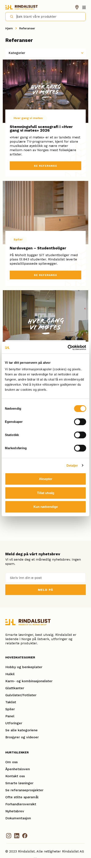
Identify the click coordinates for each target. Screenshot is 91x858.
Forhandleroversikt (20, 804)
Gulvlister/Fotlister (20, 695)
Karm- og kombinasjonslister (28, 681)
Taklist (10, 702)
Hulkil (10, 674)
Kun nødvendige (45, 507)
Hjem (9, 28)
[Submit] (9, 16)
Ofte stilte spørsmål (22, 797)
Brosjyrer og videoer (22, 737)
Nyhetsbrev (14, 811)
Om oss (11, 762)
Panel (9, 716)
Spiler (10, 709)
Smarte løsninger (19, 783)
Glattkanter (14, 688)
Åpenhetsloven (17, 769)
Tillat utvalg (45, 493)
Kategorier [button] (17, 53)
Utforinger (13, 723)
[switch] (80, 421)
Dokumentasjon (18, 818)
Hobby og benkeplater (23, 667)
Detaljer (72, 465)
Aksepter (45, 479)
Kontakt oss (15, 776)
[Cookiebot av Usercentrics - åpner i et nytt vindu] (67, 347)
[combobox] (45, 16)
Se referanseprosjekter (24, 790)
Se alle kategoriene (21, 730)
